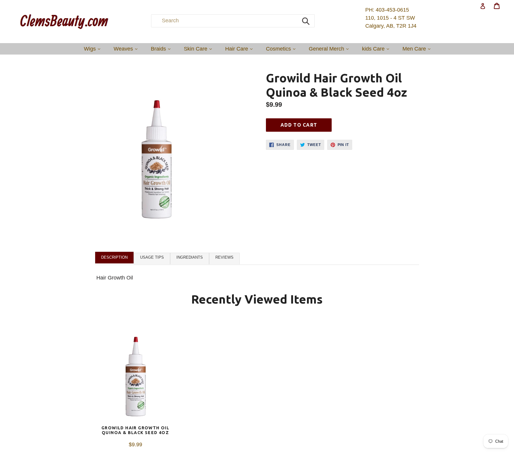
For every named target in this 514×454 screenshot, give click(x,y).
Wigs (93, 48)
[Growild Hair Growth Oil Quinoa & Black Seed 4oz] (135, 371)
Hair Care (240, 48)
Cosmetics (282, 48)
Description (114, 257)
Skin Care (199, 48)
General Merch (330, 48)
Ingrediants (189, 257)
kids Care (377, 48)
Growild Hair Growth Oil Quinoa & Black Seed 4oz (135, 430)
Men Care (417, 48)
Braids (162, 48)
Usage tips (152, 257)
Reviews (224, 257)
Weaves (127, 48)
